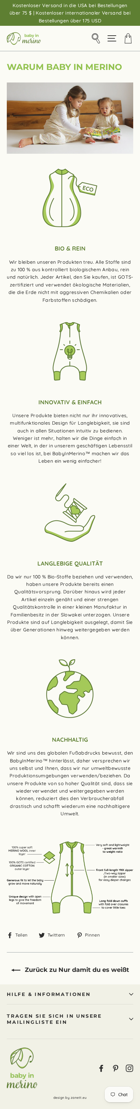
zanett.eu (79, 1097)
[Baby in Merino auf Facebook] (101, 1068)
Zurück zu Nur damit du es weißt (76, 970)
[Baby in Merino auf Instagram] (129, 1068)
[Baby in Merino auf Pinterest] (115, 1068)
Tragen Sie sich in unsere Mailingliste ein (54, 1019)
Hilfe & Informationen (49, 994)
